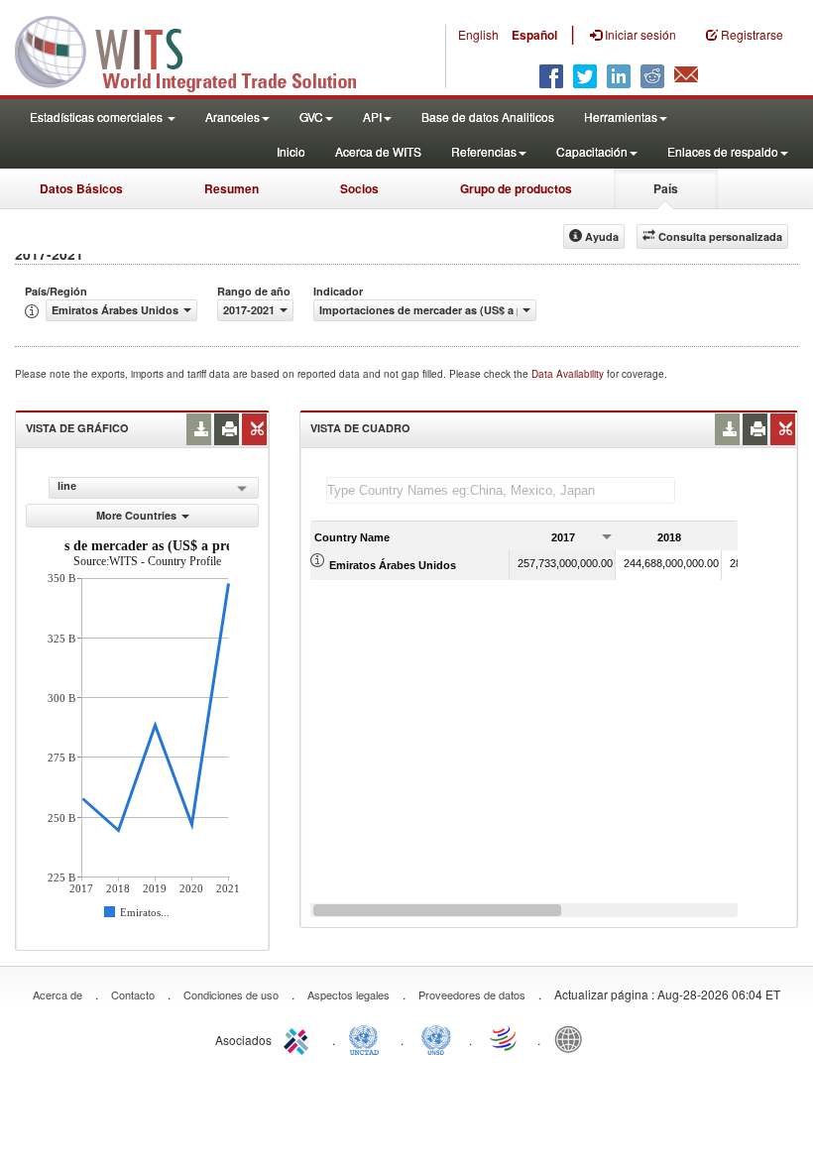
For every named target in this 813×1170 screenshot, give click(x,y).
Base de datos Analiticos (487, 116)
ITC (299, 1038)
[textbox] (500, 490)
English (478, 34)
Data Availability (569, 374)
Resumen (231, 188)
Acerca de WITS (378, 151)
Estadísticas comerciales (98, 116)
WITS (198, 49)
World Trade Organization (504, 1038)
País (665, 188)
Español (534, 35)
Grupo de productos (516, 188)
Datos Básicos (81, 188)
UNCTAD (368, 1038)
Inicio (291, 151)
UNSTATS (436, 1038)
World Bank (573, 1038)
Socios (359, 188)
